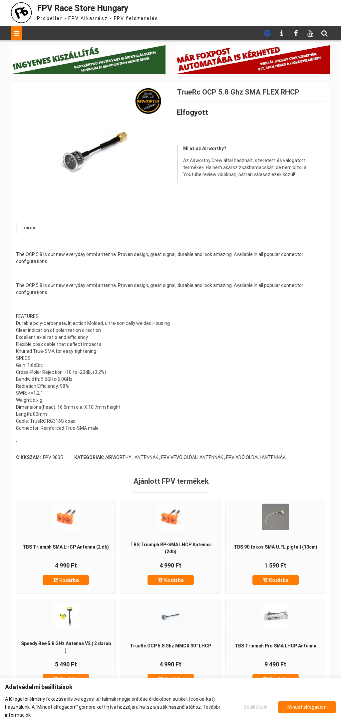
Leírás (28, 227)
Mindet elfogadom (307, 707)
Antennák (146, 457)
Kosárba (69, 580)
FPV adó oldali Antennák (255, 457)
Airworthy (118, 457)
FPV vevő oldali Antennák (192, 457)
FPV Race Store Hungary (83, 8)
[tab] (28, 228)
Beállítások (255, 707)
